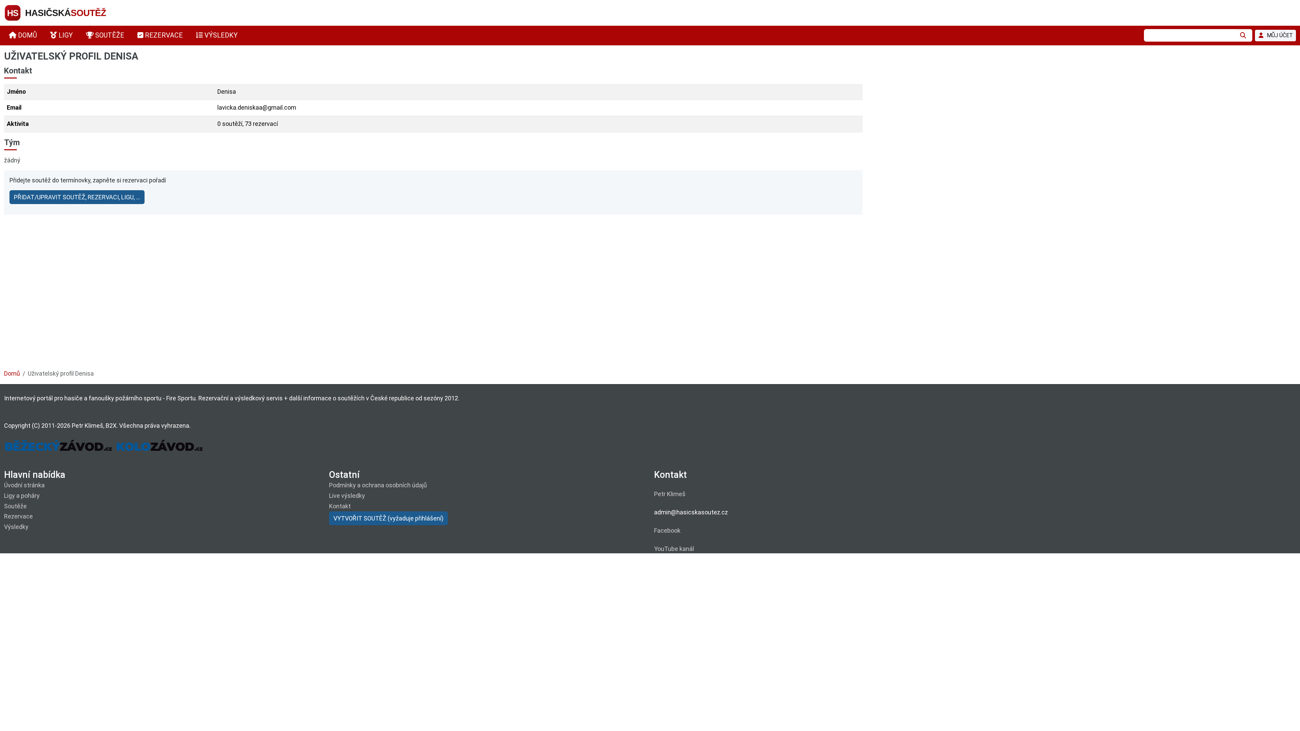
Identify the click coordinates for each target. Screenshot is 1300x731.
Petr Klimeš (670, 493)
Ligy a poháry (22, 495)
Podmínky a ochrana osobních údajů (378, 485)
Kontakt (340, 506)
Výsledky (16, 526)
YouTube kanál (674, 548)
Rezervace (18, 516)
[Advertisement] (207, 305)
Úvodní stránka (24, 485)
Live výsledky (347, 495)
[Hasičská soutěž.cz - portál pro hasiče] (68, 12)
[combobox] (1190, 35)
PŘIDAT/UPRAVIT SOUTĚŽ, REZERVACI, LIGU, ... (77, 197)
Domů (12, 373)
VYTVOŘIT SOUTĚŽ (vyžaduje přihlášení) (388, 518)
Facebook (667, 530)
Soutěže (15, 506)
